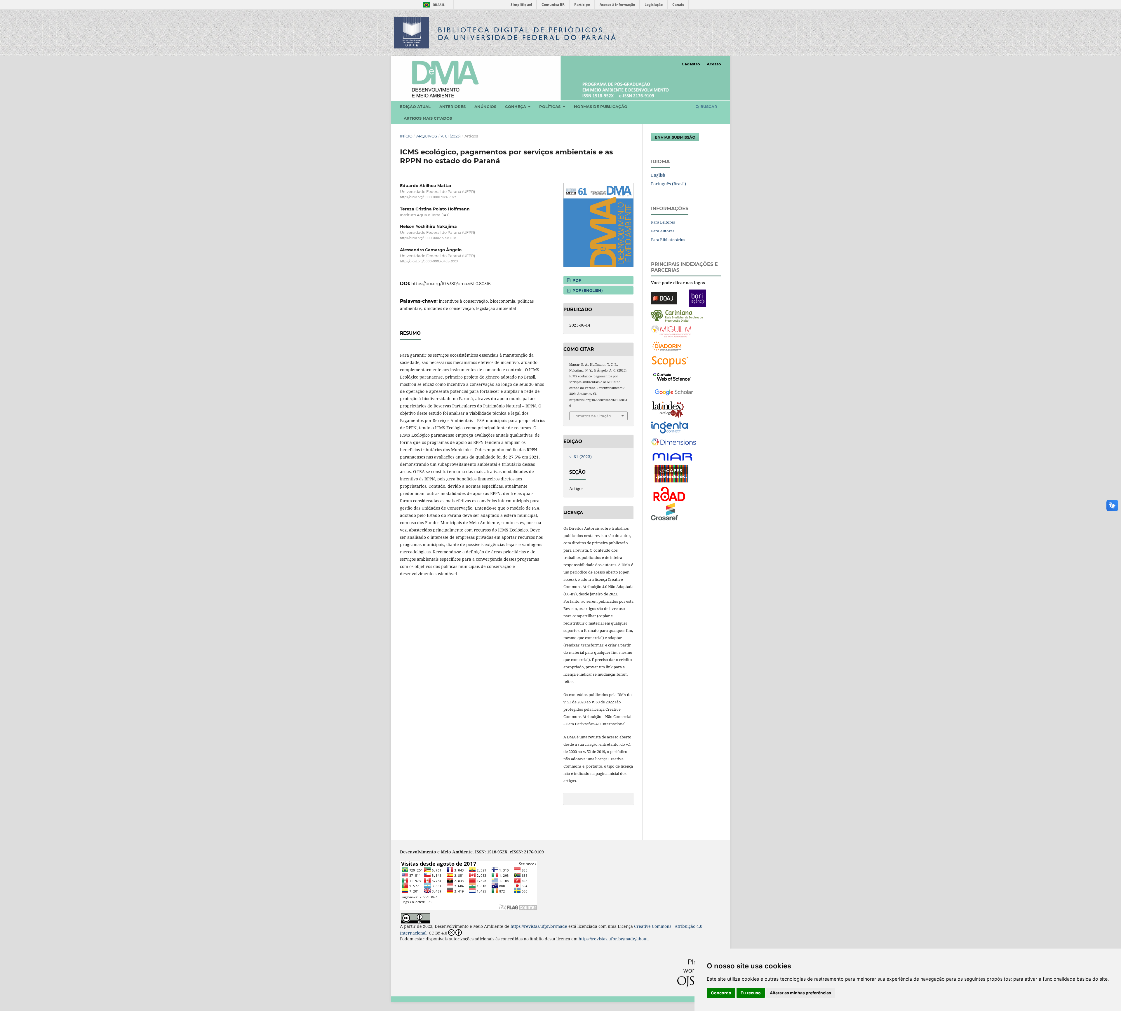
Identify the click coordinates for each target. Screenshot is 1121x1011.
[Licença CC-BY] (415, 918)
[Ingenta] (669, 427)
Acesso (714, 64)
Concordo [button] (721, 992)
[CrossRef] (664, 511)
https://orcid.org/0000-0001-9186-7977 (428, 197)
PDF (576, 280)
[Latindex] (668, 409)
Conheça (516, 106)
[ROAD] (669, 493)
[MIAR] (673, 456)
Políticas (550, 106)
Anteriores (452, 106)
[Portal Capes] (671, 473)
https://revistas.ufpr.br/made (539, 926)
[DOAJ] (664, 297)
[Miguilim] (671, 330)
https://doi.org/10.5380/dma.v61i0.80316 (451, 283)
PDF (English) (587, 290)
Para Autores (662, 230)
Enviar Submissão (675, 137)
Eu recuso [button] (751, 992)
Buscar (708, 106)
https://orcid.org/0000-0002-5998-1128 (428, 238)
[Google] (674, 391)
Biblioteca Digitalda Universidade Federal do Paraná (527, 33)
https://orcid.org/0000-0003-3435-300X (429, 262)
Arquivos (426, 136)
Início (406, 136)
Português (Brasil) (668, 183)
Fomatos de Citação (592, 416)
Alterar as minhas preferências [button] (800, 992)
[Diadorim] (667, 345)
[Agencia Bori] (697, 297)
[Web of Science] (672, 376)
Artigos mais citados (428, 118)
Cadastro (691, 64)
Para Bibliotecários (668, 239)
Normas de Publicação (600, 106)
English (658, 175)
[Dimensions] (673, 442)
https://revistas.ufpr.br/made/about (613, 939)
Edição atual (415, 106)
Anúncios (485, 106)
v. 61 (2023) (451, 136)
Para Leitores (663, 222)
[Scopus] (670, 361)
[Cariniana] (677, 315)
